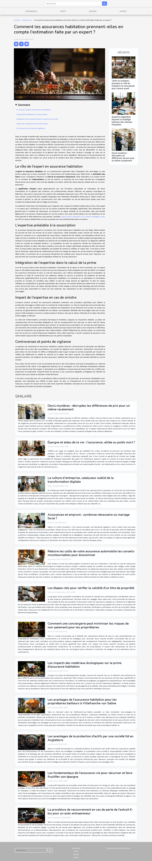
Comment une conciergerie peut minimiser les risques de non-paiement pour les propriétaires (88, 625)
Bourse (93, 11)
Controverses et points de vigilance (30, 128)
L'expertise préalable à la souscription (31, 114)
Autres (123, 11)
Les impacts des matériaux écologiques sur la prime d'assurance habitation (85, 665)
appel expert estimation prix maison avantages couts (83, 216)
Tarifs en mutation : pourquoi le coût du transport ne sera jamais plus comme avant (123, 84)
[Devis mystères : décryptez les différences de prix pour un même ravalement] (123, 139)
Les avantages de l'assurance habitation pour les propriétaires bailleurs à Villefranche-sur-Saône (82, 702)
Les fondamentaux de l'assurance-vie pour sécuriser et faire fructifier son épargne (90, 775)
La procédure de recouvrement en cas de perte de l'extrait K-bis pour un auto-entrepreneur (90, 811)
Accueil (17, 20)
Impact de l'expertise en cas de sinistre (32, 123)
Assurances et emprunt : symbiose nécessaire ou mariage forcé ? (89, 517)
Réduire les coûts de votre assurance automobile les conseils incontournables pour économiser (91, 553)
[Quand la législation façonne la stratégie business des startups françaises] (123, 103)
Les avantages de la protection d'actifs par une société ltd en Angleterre (90, 738)
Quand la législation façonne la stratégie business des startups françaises (122, 121)
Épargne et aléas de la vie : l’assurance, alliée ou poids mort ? (91, 442)
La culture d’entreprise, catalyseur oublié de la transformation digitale (81, 480)
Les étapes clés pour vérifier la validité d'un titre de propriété (91, 588)
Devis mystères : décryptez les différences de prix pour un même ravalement (123, 157)
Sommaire (24, 104)
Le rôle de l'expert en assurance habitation (33, 110)
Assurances (31, 11)
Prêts (63, 11)
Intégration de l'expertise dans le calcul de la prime (37, 119)
